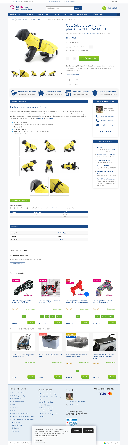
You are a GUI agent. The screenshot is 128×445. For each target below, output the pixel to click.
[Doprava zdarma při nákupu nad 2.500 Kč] (50, 93)
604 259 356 (74, 405)
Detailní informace (72, 75)
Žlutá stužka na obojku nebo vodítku (49, 415)
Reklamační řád (17, 425)
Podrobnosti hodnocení (91, 33)
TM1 (23, 316)
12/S (42, 316)
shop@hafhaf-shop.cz (108, 125)
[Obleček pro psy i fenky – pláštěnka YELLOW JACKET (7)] (39, 184)
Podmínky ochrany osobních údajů (46, 436)
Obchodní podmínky (69, 2)
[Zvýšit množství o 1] (74, 58)
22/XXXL (110, 316)
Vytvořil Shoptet (112, 443)
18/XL (52, 316)
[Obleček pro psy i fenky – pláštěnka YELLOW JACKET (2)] (49, 144)
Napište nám (16, 428)
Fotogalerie (15, 431)
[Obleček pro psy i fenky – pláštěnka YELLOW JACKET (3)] (69, 144)
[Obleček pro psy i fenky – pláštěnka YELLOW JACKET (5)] (49, 164)
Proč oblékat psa (45, 405)
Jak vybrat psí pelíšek (46, 411)
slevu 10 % (111, 149)
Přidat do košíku (90, 58)
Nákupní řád (16, 422)
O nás (14, 405)
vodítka (40, 118)
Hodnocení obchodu (54, 2)
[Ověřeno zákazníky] (104, 93)
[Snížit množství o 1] (67, 58)
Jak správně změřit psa (20, 200)
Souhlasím (88, 431)
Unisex (60, 239)
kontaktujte (53, 208)
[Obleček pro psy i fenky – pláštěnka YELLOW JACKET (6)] (69, 164)
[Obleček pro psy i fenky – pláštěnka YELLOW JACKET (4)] (29, 164)
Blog (13, 410)
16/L (77, 316)
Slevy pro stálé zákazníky (48, 394)
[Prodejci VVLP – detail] (71, 422)
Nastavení (39, 440)
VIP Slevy (15, 407)
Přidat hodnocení (17, 264)
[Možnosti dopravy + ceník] (23, 93)
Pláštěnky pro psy (64, 233)
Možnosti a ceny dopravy (20, 413)
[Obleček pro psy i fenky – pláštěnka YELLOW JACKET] (29, 144)
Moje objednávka (17, 399)
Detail (31, 322)
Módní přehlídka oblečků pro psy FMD (50, 398)
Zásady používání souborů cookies (23, 419)
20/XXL (104, 316)
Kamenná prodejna (18, 402)
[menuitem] (15, 14)
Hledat (77, 8)
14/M (47, 316)
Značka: (105, 33)
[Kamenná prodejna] (77, 93)
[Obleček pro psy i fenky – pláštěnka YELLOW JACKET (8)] (59, 184)
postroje (50, 118)
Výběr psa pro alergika (47, 408)
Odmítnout (76, 431)
